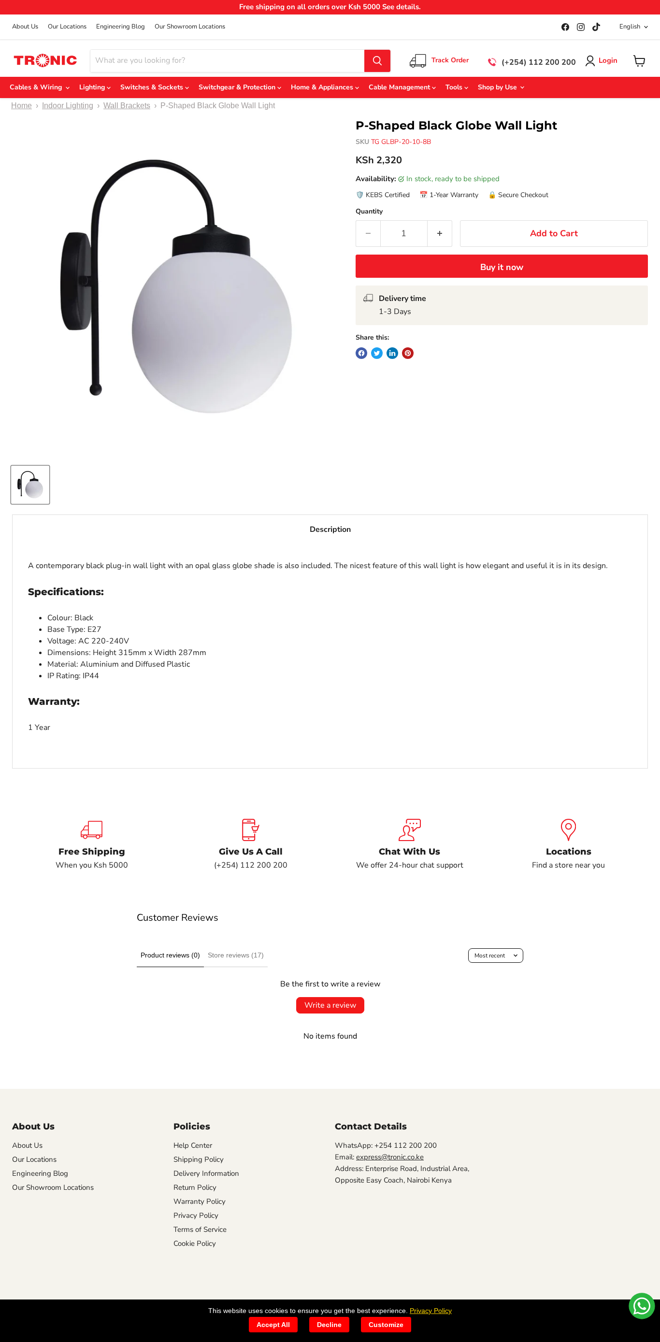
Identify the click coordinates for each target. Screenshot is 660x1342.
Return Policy (194, 1187)
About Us (25, 26)
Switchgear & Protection (238, 87)
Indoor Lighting (67, 105)
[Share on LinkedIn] (392, 353)
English (629, 26)
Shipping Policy (198, 1159)
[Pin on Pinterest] (408, 353)
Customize (386, 1324)
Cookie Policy (194, 1243)
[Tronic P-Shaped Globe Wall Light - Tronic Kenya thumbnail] (30, 485)
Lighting (93, 87)
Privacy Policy (195, 1215)
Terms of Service (200, 1229)
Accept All (273, 1324)
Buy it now (501, 267)
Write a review (330, 1005)
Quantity (369, 211)
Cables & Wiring (38, 87)
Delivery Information (206, 1173)
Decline (329, 1324)
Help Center (192, 1145)
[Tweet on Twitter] (377, 353)
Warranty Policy (199, 1201)
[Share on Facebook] (361, 353)
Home (21, 105)
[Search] (377, 61)
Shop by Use (498, 87)
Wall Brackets (126, 105)
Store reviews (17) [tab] (236, 955)
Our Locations (67, 26)
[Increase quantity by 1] (440, 233)
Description (330, 529)
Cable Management (400, 87)
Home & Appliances (323, 87)
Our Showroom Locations (190, 26)
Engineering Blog (120, 26)
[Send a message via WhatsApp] (642, 1306)
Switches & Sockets (152, 87)
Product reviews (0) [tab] (170, 955)
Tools (454, 87)
